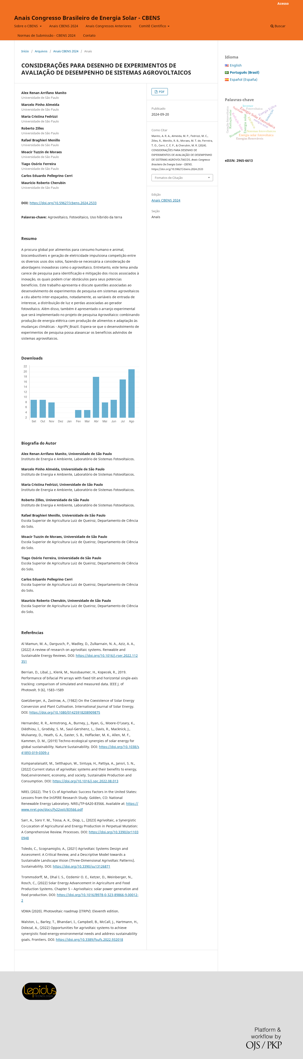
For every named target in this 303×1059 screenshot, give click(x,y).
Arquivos (41, 51)
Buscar (279, 26)
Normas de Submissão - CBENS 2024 (47, 35)
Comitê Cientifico (153, 26)
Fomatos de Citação (169, 178)
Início (25, 51)
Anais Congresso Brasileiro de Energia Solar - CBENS (87, 18)
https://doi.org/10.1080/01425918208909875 (64, 712)
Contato (89, 35)
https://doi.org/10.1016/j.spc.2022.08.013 (85, 781)
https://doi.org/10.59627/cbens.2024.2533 (63, 203)
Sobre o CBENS (26, 26)
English (236, 65)
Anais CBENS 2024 (63, 26)
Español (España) (243, 79)
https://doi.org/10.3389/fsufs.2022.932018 (89, 939)
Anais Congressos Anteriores (108, 26)
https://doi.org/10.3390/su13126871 (81, 866)
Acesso (283, 3)
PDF (161, 92)
